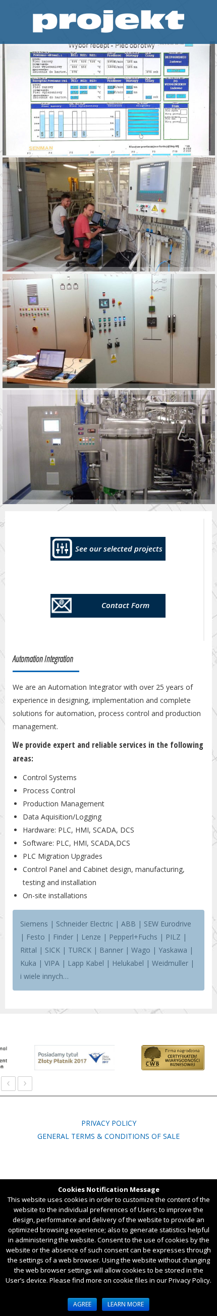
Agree (82, 1304)
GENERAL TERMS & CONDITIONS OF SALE (108, 1136)
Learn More (125, 1304)
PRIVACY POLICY (108, 1123)
